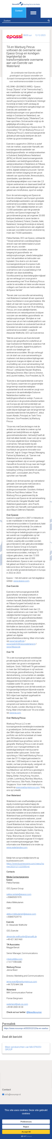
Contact (18, 11)
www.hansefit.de (16, 641)
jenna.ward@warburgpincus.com (21, 981)
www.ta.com (15, 713)
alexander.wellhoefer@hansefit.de (21, 936)
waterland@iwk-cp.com (17, 1004)
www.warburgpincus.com (28, 787)
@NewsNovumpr (34, 1012)
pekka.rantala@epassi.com (18, 894)
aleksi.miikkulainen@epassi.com (21, 914)
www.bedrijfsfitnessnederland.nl (20, 644)
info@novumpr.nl (13, 1094)
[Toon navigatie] (33, 12)
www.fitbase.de (13, 647)
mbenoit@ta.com (14, 959)
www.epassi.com (21, 581)
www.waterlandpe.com (16, 847)
